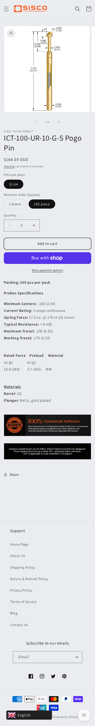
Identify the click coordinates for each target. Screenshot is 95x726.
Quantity (10, 215)
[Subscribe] (76, 657)
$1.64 (13, 184)
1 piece (17, 205)
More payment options (47, 270)
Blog (13, 613)
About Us (17, 555)
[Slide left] (36, 121)
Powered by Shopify (65, 717)
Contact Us (19, 624)
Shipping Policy (22, 567)
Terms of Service (23, 601)
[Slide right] (58, 121)
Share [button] (14, 474)
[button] (6, 8)
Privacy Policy (21, 590)
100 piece (42, 204)
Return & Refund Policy (29, 579)
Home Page (19, 544)
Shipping (9, 166)
